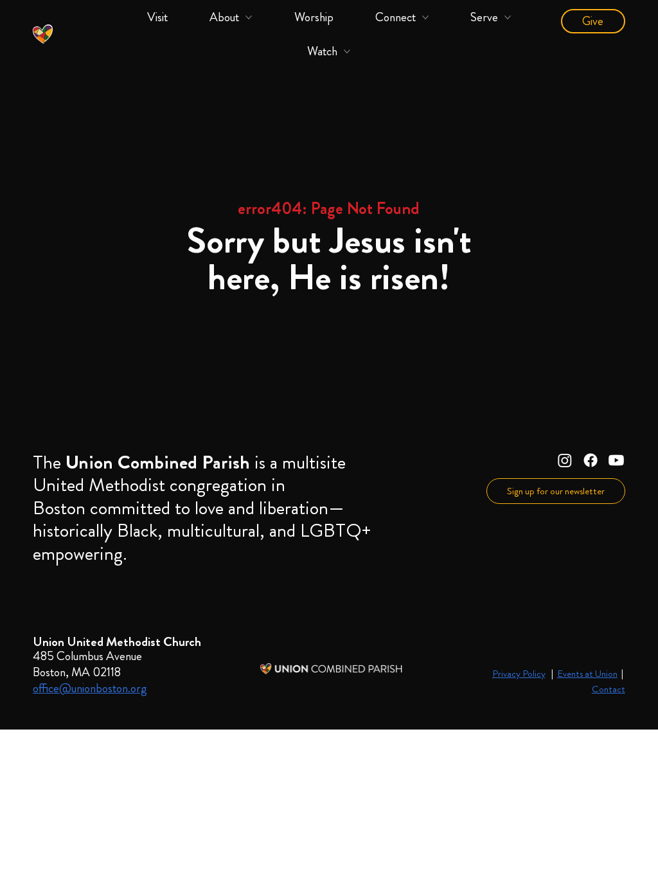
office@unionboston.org (90, 688)
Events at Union (587, 674)
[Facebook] (591, 460)
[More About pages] (248, 17)
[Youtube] (616, 460)
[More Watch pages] (347, 51)
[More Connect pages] (425, 17)
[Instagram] (565, 460)
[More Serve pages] (507, 17)
